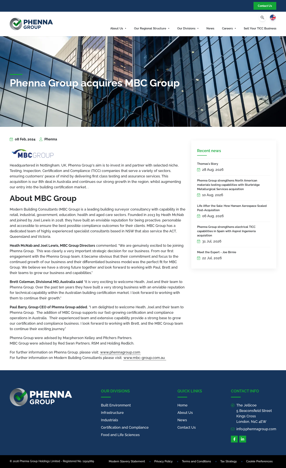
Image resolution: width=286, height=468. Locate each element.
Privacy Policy (163, 461)
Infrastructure (112, 413)
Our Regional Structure (150, 28)
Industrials (109, 420)
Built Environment (116, 405)
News (210, 28)
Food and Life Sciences (120, 435)
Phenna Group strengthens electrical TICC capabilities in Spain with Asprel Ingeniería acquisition (226, 231)
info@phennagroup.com (256, 429)
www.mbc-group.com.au (145, 358)
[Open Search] (262, 17)
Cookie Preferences (259, 461)
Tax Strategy (228, 461)
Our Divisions (186, 28)
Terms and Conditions (196, 461)
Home (182, 405)
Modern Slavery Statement (127, 461)
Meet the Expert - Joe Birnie (216, 252)
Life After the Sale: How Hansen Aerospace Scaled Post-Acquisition (232, 208)
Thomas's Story (207, 164)
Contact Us (265, 5)
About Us (116, 28)
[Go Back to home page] (31, 24)
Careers (227, 28)
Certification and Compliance (125, 427)
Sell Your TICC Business (260, 28)
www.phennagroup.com (120, 352)
